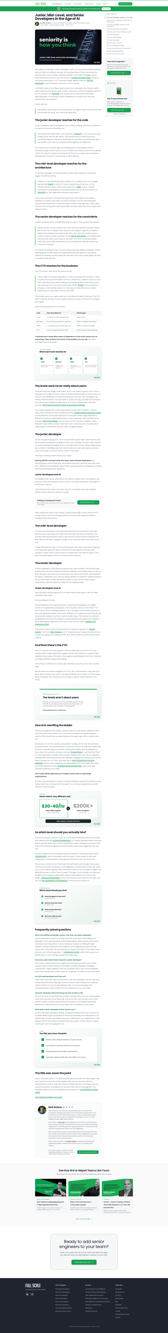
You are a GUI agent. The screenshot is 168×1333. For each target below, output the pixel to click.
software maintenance (62, 840)
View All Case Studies (83, 1219)
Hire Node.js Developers (62, 1289)
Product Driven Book (121, 1308)
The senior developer (113, 40)
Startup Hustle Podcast (122, 1314)
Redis (79, 187)
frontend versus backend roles (70, 766)
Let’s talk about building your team (48, 1097)
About (105, 4)
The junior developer (113, 34)
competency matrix (71, 952)
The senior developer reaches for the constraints (118, 25)
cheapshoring (40, 856)
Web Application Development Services (97, 1302)
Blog (116, 1302)
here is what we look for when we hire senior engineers (63, 405)
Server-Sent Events (78, 236)
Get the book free (117, 110)
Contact (117, 1317)
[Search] (116, 3)
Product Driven (88, 4)
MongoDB (41, 192)
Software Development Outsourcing (96, 1298)
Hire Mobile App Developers (63, 1308)
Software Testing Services (93, 1305)
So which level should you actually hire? (119, 48)
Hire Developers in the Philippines (95, 1289)
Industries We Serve (91, 1311)
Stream (81, 285)
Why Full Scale (119, 1292)
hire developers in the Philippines (54, 881)
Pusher (50, 184)
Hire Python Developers (62, 1292)
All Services (88, 1308)
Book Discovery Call (125, 4)
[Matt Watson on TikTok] (69, 1107)
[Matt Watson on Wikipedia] (72, 1107)
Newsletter (118, 1305)
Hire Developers (57, 4)
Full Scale (55, 94)
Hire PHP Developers (61, 1298)
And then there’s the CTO (114, 43)
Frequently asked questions (115, 51)
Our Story (118, 1295)
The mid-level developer (114, 37)
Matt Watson (46, 23)
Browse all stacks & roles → (63, 1311)
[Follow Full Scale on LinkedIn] (27, 1294)
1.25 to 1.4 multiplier (50, 421)
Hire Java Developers (61, 1302)
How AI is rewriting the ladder (115, 45)
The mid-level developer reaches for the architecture (119, 21)
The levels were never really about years (119, 32)
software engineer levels (81, 78)
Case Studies (78, 4)
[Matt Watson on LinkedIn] (64, 1107)
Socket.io (77, 134)
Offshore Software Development (95, 1292)
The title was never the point (115, 54)
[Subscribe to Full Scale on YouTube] (32, 1294)
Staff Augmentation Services (94, 1295)
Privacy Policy (95, 1326)
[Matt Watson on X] (66, 1107)
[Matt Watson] (37, 24)
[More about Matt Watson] (42, 1130)
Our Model (68, 4)
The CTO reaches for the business (117, 29)
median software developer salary (87, 413)
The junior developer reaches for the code (119, 17)
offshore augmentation (50, 878)
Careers (117, 1311)
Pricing (98, 4)
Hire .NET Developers (61, 1295)
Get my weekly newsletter (89, 1152)
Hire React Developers (62, 1305)
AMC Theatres (56, 632)
